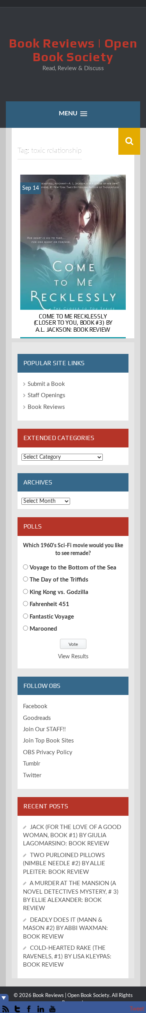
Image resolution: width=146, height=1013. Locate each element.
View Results (73, 656)
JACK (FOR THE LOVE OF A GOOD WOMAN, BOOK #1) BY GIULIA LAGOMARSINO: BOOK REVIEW (72, 835)
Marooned (43, 629)
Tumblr (31, 764)
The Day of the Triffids (59, 580)
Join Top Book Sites (48, 741)
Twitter (32, 775)
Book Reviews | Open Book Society (73, 50)
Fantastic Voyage (52, 617)
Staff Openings (46, 395)
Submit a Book (46, 384)
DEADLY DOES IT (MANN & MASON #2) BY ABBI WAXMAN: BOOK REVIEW (65, 928)
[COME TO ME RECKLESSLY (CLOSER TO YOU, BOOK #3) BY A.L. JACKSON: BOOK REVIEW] (73, 256)
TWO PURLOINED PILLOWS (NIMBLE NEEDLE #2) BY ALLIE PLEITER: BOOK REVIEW (64, 863)
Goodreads (37, 718)
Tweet (137, 1009)
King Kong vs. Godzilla (59, 592)
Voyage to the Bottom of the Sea (73, 568)
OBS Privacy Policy (47, 752)
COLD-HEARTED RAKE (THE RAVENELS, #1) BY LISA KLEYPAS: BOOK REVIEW (67, 956)
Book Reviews (46, 407)
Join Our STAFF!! (44, 729)
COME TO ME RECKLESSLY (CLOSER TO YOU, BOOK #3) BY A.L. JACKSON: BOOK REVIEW (73, 323)
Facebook (35, 706)
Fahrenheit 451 (49, 604)
